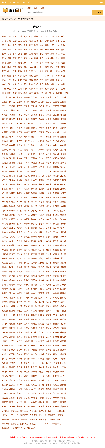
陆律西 (56, 337)
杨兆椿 (48, 241)
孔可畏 (41, 376)
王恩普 (27, 158)
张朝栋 (41, 184)
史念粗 (56, 132)
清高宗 (27, 271)
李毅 (52, 84)
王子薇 (5, 97)
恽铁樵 (41, 237)
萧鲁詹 (41, 128)
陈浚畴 (63, 298)
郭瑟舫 (19, 258)
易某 (36, 62)
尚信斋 (63, 141)
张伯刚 (34, 210)
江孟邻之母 (18, 428)
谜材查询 (16, 2)
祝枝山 (12, 202)
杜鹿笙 (12, 319)
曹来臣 (41, 306)
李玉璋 (41, 393)
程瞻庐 (56, 324)
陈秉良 (5, 293)
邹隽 (52, 62)
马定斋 (19, 363)
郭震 (4, 71)
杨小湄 (63, 241)
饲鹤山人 (61, 419)
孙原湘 (56, 163)
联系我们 (70, 441)
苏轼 (36, 36)
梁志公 (56, 393)
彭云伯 (34, 354)
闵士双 (63, 363)
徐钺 (36, 58)
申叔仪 (56, 145)
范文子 (48, 263)
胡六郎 (41, 280)
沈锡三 (27, 150)
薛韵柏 (63, 210)
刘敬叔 (5, 350)
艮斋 (9, 67)
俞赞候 (5, 241)
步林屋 (12, 306)
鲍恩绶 (41, 302)
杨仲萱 (56, 241)
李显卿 (41, 389)
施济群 (48, 141)
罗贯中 (19, 350)
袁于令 (63, 237)
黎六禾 (19, 402)
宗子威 (34, 197)
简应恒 (27, 385)
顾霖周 (5, 254)
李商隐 (41, 398)
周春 (52, 54)
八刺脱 (5, 306)
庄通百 (27, 197)
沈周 (58, 45)
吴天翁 (48, 123)
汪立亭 (5, 158)
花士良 (41, 271)
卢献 (4, 84)
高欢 (58, 62)
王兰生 (5, 106)
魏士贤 (12, 97)
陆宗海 (34, 337)
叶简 (31, 62)
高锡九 (34, 267)
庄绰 (25, 54)
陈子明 (48, 324)
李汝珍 (27, 402)
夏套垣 (12, 132)
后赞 (9, 80)
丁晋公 (5, 315)
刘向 (25, 80)
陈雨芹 (5, 324)
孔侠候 (19, 376)
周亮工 (48, 202)
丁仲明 (56, 311)
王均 (9, 36)
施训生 (34, 136)
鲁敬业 (12, 332)
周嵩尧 (19, 210)
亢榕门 (12, 376)
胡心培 (19, 276)
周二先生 (6, 415)
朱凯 (41, 54)
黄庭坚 (41, 276)
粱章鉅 (34, 372)
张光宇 (19, 184)
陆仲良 (41, 337)
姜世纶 (48, 385)
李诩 (9, 93)
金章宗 (12, 372)
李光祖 (5, 406)
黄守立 (63, 276)
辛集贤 (5, 115)
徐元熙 (56, 228)
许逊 (31, 58)
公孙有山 (61, 415)
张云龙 (19, 176)
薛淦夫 (19, 215)
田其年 (34, 167)
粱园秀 (63, 393)
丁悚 (47, 76)
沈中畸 (12, 150)
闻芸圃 (34, 97)
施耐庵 (27, 136)
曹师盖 (12, 302)
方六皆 (34, 263)
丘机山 (41, 210)
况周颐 (12, 398)
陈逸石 (34, 324)
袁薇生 (19, 241)
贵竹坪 (27, 258)
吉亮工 (12, 385)
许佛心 (12, 228)
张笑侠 (5, 189)
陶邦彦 (56, 167)
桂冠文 (5, 258)
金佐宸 (27, 372)
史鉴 (52, 45)
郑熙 (15, 54)
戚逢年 (12, 358)
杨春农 (34, 219)
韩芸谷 (41, 284)
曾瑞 (63, 49)
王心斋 (19, 110)
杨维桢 (12, 245)
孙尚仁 (34, 132)
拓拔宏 (34, 154)
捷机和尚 (42, 415)
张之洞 (34, 176)
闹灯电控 (26, 2)
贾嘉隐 (27, 380)
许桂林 (19, 228)
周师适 (27, 206)
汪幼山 (5, 163)
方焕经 (41, 263)
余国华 (19, 232)
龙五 (63, 80)
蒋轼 (63, 84)
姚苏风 (27, 250)
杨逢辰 (48, 219)
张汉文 (5, 184)
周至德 (19, 202)
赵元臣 (27, 180)
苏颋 (41, 36)
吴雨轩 (19, 123)
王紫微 (66, 93)
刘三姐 (63, 367)
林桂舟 (5, 345)
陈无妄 (27, 298)
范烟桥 (56, 263)
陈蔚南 (19, 298)
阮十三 (27, 145)
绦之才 (63, 167)
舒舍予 (41, 136)
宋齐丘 (34, 141)
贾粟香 (41, 380)
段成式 (5, 319)
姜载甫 (19, 380)
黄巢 (15, 84)
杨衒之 (41, 241)
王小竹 (48, 106)
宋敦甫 (48, 136)
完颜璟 (12, 154)
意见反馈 (43, 441)
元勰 (15, 62)
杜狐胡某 (42, 419)
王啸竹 (41, 110)
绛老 (4, 89)
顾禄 (47, 67)
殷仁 (25, 62)
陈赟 (63, 76)
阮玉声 (19, 145)
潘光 (15, 45)
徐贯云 (12, 119)
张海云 (63, 180)
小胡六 (12, 123)
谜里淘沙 (61, 441)
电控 (42, 8)
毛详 (25, 84)
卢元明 (5, 332)
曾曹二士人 (34, 424)
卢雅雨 (63, 328)
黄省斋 (5, 280)
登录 (101, 2)
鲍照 (9, 76)
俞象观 (27, 237)
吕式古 (19, 337)
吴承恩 (41, 97)
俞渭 (20, 62)
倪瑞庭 (48, 358)
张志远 (12, 176)
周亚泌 (48, 206)
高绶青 (27, 267)
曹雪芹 (48, 293)
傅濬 (20, 67)
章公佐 (5, 176)
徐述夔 (5, 224)
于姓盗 (48, 232)
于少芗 (56, 232)
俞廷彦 (41, 232)
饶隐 (36, 45)
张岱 (4, 54)
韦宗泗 (52, 93)
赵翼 (31, 49)
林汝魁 (41, 341)
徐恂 (52, 58)
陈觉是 (56, 298)
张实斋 (56, 189)
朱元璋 (12, 197)
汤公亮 (41, 163)
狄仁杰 (34, 319)
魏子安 (12, 102)
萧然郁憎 (64, 406)
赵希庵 (41, 176)
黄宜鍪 (56, 276)
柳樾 (31, 80)
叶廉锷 (56, 245)
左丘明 (41, 197)
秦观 (31, 45)
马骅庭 (12, 363)
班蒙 (4, 76)
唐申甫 (5, 171)
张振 (58, 49)
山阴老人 (24, 424)
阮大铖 (48, 145)
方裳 (41, 76)
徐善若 (27, 224)
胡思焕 (34, 280)
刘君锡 (12, 350)
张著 (52, 49)
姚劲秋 (19, 250)
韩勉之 (48, 280)
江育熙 (41, 385)
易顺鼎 (63, 232)
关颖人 (41, 258)
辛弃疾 (12, 115)
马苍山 (41, 363)
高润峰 (19, 267)
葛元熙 (34, 254)
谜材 (29, 8)
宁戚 (47, 62)
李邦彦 (56, 398)
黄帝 (31, 89)
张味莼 (34, 189)
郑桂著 (56, 176)
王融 (20, 36)
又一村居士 (45, 424)
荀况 (20, 58)
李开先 (56, 406)
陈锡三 (19, 311)
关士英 (63, 254)
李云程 (27, 398)
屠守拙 (63, 154)
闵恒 (20, 84)
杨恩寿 (41, 219)
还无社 (48, 271)
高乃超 (41, 267)
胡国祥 (5, 289)
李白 (20, 93)
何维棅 (19, 289)
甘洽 (15, 67)
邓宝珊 (41, 319)
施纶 (41, 45)
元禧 (9, 62)
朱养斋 (27, 193)
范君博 (48, 289)
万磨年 (19, 154)
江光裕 (19, 389)
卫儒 (25, 41)
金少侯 (34, 389)
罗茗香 (27, 363)
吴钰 (20, 41)
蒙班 (9, 84)
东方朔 (34, 311)
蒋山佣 (12, 380)
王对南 (19, 158)
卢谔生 (41, 332)
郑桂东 (12, 180)
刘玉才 (34, 345)
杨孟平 (12, 219)
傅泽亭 (63, 267)
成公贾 (41, 328)
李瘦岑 (5, 393)
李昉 (15, 93)
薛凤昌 (41, 215)
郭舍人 (19, 271)
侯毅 (63, 67)
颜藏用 (48, 215)
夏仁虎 (27, 128)
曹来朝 (34, 306)
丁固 (52, 76)
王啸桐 (34, 110)
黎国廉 (41, 402)
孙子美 (48, 163)
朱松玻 (19, 193)
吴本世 (63, 97)
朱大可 (48, 193)
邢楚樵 (19, 115)
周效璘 (63, 206)
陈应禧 (12, 324)
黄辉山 (34, 276)
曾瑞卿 (48, 237)
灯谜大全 (6, 2)
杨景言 (5, 219)
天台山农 (33, 411)
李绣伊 (56, 389)
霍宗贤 (5, 385)
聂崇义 (19, 354)
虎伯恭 (56, 328)
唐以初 (19, 171)
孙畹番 (63, 163)
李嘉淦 (34, 406)
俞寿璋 (34, 232)
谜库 (35, 8)
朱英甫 (34, 193)
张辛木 (12, 189)
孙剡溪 (5, 154)
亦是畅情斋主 (30, 428)
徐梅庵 (48, 224)
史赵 (47, 41)
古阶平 (48, 254)
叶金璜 (5, 250)
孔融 (47, 89)
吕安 (41, 84)
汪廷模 (56, 158)
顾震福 (56, 254)
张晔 (9, 54)
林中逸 (34, 341)
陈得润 (19, 293)
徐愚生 (48, 228)
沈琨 (63, 45)
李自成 (48, 398)
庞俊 (9, 45)
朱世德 (12, 193)
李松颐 (63, 389)
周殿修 (63, 202)
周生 (47, 54)
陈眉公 (41, 298)
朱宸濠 (5, 197)
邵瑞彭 (5, 145)
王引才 (5, 110)
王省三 (48, 102)
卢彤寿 (56, 332)
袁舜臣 (12, 241)
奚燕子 (19, 128)
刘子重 (12, 341)
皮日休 (19, 358)
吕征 (31, 84)
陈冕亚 (12, 298)
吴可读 (5, 128)
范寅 (36, 76)
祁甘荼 (5, 358)
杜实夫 (19, 319)
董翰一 (48, 311)
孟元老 (27, 367)
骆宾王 (34, 363)
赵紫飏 (41, 180)
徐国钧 (56, 110)
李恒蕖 (48, 406)
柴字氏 (34, 293)
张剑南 (56, 184)
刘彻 (36, 80)
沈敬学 (41, 150)
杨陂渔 (56, 215)
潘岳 (20, 45)
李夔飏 (19, 406)
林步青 (56, 341)
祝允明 (5, 202)
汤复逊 (34, 163)
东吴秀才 (6, 419)
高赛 (63, 62)
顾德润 (56, 250)
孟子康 (19, 367)
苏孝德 (56, 136)
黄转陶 (48, 345)
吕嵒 (47, 84)
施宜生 (12, 136)
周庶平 (12, 210)
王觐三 (19, 106)
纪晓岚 (56, 380)
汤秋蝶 (19, 167)
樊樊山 (48, 315)
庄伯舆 (56, 197)
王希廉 (41, 106)
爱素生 (63, 302)
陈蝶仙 (63, 293)
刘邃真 (27, 345)
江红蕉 (56, 385)
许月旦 (27, 215)
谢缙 (25, 49)
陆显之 (63, 337)
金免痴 (41, 372)
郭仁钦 (12, 258)
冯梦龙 (12, 267)
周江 (58, 54)
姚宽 (63, 58)
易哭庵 (27, 241)
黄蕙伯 (12, 280)
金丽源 (56, 372)
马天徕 (56, 358)
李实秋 (19, 393)
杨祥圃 (5, 245)
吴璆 (36, 41)
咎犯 (9, 89)
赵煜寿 (48, 176)
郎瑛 (31, 93)
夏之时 (63, 128)
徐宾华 (56, 119)
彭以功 (56, 350)
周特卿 (27, 210)
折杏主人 (52, 411)
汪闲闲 (63, 158)
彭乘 (52, 41)
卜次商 (34, 302)
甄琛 (36, 49)
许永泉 (63, 219)
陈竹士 (41, 324)
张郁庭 (56, 180)
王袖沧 (12, 110)
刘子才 (41, 345)
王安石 (48, 158)
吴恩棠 (48, 97)
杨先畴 (27, 245)
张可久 (63, 184)
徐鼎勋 (41, 119)
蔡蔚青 (63, 306)
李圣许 (12, 393)
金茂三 (63, 372)
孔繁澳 (5, 380)
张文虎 (27, 189)
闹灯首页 (34, 441)
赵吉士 (41, 171)
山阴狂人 (15, 424)
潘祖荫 (34, 350)
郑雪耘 (63, 189)
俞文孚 (19, 237)
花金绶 (34, 271)
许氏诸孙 (33, 415)
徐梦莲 (34, 224)
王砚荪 (56, 106)
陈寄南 (48, 298)
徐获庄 (34, 145)
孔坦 (63, 89)
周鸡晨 (34, 202)
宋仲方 (19, 141)
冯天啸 (56, 267)
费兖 (36, 71)
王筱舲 (27, 110)
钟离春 (5, 206)
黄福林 (27, 276)
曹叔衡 (5, 302)
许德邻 (34, 228)
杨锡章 (19, 245)
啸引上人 (24, 411)
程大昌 (19, 328)
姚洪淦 (41, 245)
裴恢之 (41, 350)
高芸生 (5, 263)
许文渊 (27, 228)
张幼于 (19, 189)
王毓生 (48, 110)
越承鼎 (34, 237)
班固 (36, 54)
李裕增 (19, 398)
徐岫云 (12, 224)
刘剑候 (19, 345)
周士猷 (34, 206)
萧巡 (9, 41)
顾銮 (15, 71)
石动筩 (41, 132)
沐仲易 (12, 367)
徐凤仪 (34, 119)
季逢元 (48, 380)
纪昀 (41, 89)
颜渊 (25, 58)
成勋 (4, 80)
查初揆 (56, 293)
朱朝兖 (63, 193)
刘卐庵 (48, 250)
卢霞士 (27, 332)
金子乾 (19, 372)
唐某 (31, 36)
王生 (52, 36)
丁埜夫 (19, 315)
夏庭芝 (19, 132)
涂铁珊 (48, 154)
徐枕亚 (63, 228)
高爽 (4, 67)
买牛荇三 (33, 419)
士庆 (41, 41)
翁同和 (27, 102)
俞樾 (4, 62)
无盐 (31, 41)
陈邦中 (27, 293)
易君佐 (34, 241)
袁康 (9, 58)
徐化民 (27, 119)
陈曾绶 (63, 319)
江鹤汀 (63, 385)
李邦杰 (12, 402)
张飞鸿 (27, 184)
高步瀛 (5, 271)
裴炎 (4, 45)
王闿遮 (12, 106)
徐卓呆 (41, 228)
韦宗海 (27, 97)
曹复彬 (27, 306)
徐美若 (56, 224)
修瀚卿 (63, 115)
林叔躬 (19, 341)
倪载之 (41, 358)
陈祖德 (34, 328)
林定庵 (63, 341)
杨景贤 (63, 215)
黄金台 (19, 280)
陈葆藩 (63, 289)
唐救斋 (27, 167)
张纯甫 (48, 184)
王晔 (58, 36)
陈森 (20, 76)
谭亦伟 (27, 163)
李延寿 (34, 393)
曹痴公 (48, 306)
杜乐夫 (34, 315)
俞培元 (27, 232)
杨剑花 (19, 219)
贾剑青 (34, 380)
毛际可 (48, 363)
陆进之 (48, 337)
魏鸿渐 (37, 93)
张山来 (48, 189)
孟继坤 (41, 367)
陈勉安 (34, 298)
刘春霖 (12, 345)
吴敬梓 (63, 123)
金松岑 (5, 372)
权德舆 (41, 145)
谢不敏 (5, 123)
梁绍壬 (48, 393)
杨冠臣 (27, 219)
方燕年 (19, 263)
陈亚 (25, 76)
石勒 (47, 45)
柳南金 (5, 341)
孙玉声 (12, 167)
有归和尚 (24, 415)
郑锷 (41, 49)
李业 (36, 89)
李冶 (4, 93)
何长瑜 (27, 289)
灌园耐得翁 (56, 424)
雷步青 (34, 402)
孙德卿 (63, 136)
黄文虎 (48, 276)
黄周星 (48, 328)
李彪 (25, 93)
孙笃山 (5, 141)
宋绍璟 (41, 141)
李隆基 (63, 402)
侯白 (58, 67)
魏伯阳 (59, 93)
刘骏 (20, 80)
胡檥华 (56, 271)
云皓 (4, 58)
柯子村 (63, 376)
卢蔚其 (34, 332)
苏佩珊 (12, 141)
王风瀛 (34, 158)
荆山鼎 (5, 376)
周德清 (19, 206)
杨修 (58, 58)
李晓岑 (48, 389)
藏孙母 (56, 306)
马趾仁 (5, 363)
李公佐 (48, 402)
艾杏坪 (56, 302)
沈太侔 (34, 150)
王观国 (27, 171)
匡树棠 (34, 376)
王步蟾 (41, 158)
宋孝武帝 (52, 415)
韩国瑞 (5, 284)
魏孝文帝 (42, 411)
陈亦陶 (27, 324)
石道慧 (5, 136)
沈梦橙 (48, 150)
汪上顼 (12, 158)
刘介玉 (63, 345)
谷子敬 (27, 254)
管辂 (25, 71)
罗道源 (27, 337)
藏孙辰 (12, 311)
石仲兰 (48, 132)
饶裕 (4, 49)
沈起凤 (56, 150)
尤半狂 (5, 237)
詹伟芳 (34, 171)
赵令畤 (63, 171)
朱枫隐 (41, 193)
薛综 (15, 58)
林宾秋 (56, 367)
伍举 (15, 41)
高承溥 (48, 267)
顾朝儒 (19, 254)
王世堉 (56, 102)
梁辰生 (5, 398)
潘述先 (63, 350)
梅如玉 (34, 367)
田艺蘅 (41, 167)
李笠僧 (27, 406)
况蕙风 (27, 389)
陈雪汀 (27, 311)
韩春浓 (12, 284)
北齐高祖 (24, 419)
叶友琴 (63, 245)
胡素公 (5, 276)
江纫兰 (34, 385)
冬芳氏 (41, 311)
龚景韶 (41, 254)
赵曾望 (34, 180)
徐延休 (63, 224)
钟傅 (20, 54)
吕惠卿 (12, 337)
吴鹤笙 (27, 132)
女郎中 (5, 354)
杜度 (31, 76)
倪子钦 (12, 354)
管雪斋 (34, 258)
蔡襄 (15, 76)
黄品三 (27, 280)
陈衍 (58, 76)
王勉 (15, 36)
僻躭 (58, 41)
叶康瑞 (48, 245)
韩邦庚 (34, 284)
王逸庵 (63, 106)
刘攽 (58, 80)
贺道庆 (56, 284)
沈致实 (5, 150)
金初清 (48, 372)
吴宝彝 (5, 102)
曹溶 (41, 71)
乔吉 (63, 41)
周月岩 (27, 202)
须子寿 (5, 119)
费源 (31, 71)
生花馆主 (6, 424)
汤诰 (47, 36)
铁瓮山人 (15, 411)
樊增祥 (56, 315)
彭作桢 (41, 354)
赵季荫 (48, 171)
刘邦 (41, 80)
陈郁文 (56, 319)
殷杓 (41, 62)
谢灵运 (56, 115)
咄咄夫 (41, 315)
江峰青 (12, 389)
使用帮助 (52, 441)
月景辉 (56, 237)
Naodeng (44, 443)
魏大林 (44, 93)
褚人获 (63, 324)
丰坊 (15, 80)
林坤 (52, 80)
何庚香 (34, 289)
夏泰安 (5, 132)
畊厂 (41, 67)
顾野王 (12, 254)
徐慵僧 (5, 228)
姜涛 (20, 89)
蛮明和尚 (52, 419)
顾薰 (20, 71)
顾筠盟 (63, 250)
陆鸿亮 (5, 337)
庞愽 (25, 45)
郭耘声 (19, 284)
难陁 (25, 67)
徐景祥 (41, 250)
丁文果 (12, 315)
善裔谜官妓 (7, 428)
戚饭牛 (34, 358)
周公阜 (56, 202)
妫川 (9, 71)
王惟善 (63, 102)
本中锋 (19, 302)
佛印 (36, 67)
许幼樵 (56, 219)
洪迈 (52, 67)
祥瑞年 (56, 128)
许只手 (34, 215)
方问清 (12, 263)
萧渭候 (48, 128)
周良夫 (41, 202)
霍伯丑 (63, 380)
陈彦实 (19, 324)
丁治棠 (63, 311)
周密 (63, 54)
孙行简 (5, 167)
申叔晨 (12, 145)
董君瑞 (27, 315)
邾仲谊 (63, 197)
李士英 (27, 393)
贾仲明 (19, 385)
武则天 (41, 123)
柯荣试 (56, 376)
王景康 (27, 106)
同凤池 (48, 167)
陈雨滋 (48, 319)
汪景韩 (27, 154)
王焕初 (19, 119)
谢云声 (27, 115)
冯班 (31, 67)
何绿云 (41, 289)
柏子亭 (48, 302)
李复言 (5, 402)
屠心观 (41, 154)
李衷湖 (34, 398)
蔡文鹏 (5, 311)
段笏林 (63, 315)
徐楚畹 (63, 119)
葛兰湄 (63, 258)
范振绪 (63, 263)
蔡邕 (63, 71)
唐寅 (25, 36)
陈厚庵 (5, 298)
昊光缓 (48, 284)
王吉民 (41, 102)
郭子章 (27, 284)
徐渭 (47, 58)
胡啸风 (12, 276)
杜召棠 (27, 319)
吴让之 (56, 123)
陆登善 (63, 332)
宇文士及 (15, 415)
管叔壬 (56, 258)
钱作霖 (63, 354)
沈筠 (15, 49)
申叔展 (63, 145)
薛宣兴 (56, 210)
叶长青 (34, 250)
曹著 (47, 71)
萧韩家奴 (6, 411)
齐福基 (48, 354)
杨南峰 (5, 232)
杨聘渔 (12, 232)
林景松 (48, 341)
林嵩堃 (27, 341)
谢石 (41, 58)
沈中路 (19, 150)
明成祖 (5, 367)
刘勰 (58, 84)
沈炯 (9, 49)
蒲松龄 (27, 358)
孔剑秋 (48, 376)
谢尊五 (63, 110)
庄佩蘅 (48, 197)
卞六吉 (27, 302)
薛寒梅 (12, 215)
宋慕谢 (27, 141)
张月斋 (48, 180)
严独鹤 (5, 215)
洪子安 (63, 284)
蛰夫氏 (19, 180)
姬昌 (52, 89)
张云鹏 (27, 176)
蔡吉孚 (19, 306)
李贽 (47, 80)
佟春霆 (19, 163)
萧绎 (20, 49)
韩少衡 (56, 280)
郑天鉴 (63, 176)
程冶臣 (12, 328)
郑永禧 (5, 193)
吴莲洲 (12, 128)
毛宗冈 (56, 363)
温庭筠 (19, 102)
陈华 (52, 71)
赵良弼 (56, 171)
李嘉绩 (41, 406)
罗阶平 (27, 350)
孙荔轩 (63, 150)
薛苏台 (48, 210)
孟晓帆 (48, 367)
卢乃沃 (48, 332)
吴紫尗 (34, 123)
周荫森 (56, 206)
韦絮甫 (19, 97)
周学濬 (41, 206)
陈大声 (12, 293)
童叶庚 (12, 163)
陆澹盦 (19, 332)
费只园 (27, 263)
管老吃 (48, 258)
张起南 (41, 189)
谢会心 (41, 115)
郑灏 (47, 49)
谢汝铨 (34, 115)
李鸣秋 (12, 406)
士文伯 (63, 132)
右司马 (12, 237)
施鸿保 (56, 141)
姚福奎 (34, 245)
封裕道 (5, 267)
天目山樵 (61, 411)
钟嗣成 (12, 206)
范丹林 (56, 289)
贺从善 (12, 289)
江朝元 (5, 389)
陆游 (36, 84)
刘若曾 (56, 345)
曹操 (58, 71)
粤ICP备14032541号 (56, 443)
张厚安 (12, 184)
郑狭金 (5, 180)
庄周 (31, 54)
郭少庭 (12, 271)
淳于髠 (5, 328)
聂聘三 (27, 354)
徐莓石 (41, 224)
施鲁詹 (19, 136)
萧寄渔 (34, 128)
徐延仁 (19, 224)
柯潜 (15, 89)
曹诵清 (41, 293)
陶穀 (4, 36)
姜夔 (25, 89)
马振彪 (63, 358)
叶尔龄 (12, 250)
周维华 (5, 210)
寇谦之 (27, 376)
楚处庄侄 (15, 419)
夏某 (63, 36)
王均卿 (34, 106)
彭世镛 (48, 350)
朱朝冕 (56, 193)
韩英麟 (63, 280)
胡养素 (63, 271)
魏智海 (34, 102)
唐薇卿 (12, 171)
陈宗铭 (27, 328)
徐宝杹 (48, 119)
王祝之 (56, 97)
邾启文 (19, 197)
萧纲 (4, 41)
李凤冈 (63, 398)
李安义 (56, 402)
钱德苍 (56, 354)
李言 (58, 89)
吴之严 (27, 123)
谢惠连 (48, 115)
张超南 (34, 184)
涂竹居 (56, 154)
